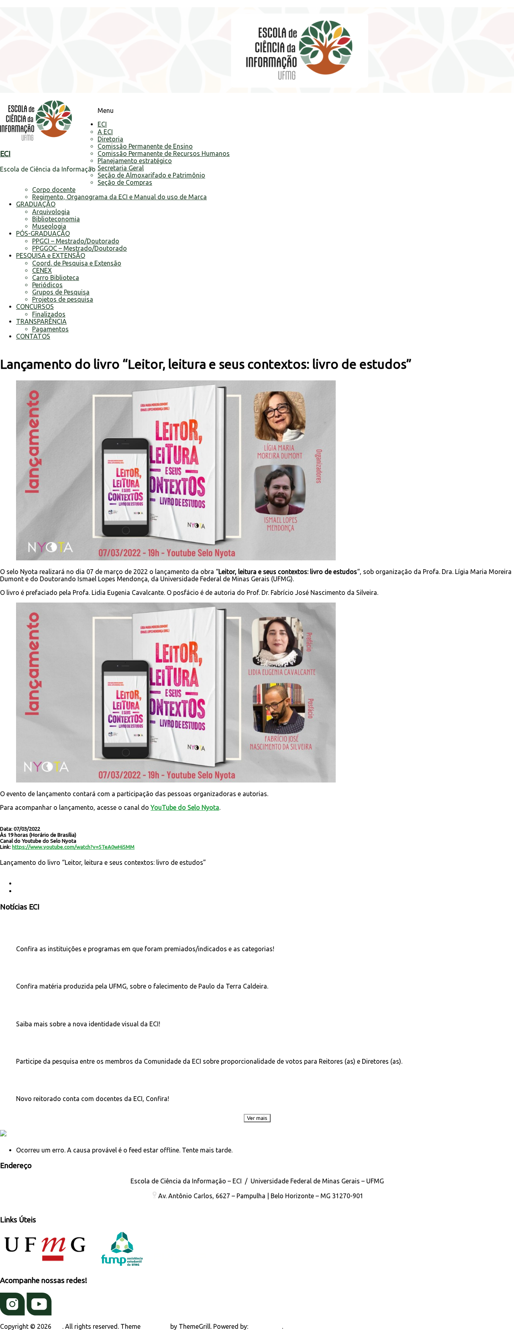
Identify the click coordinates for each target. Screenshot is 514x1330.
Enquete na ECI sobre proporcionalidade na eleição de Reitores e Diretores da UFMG (115, 1046)
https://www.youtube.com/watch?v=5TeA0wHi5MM (73, 847)
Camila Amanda (23, 869)
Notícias (177, 869)
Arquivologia (51, 211)
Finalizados (48, 314)
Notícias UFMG (46, 1134)
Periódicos (47, 284)
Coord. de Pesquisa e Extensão (76, 263)
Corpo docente (53, 189)
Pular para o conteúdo (32, 3)
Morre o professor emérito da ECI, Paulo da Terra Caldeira (84, 971)
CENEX (42, 270)
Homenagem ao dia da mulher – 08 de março (85, 891)
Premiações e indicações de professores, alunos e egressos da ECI (94, 933)
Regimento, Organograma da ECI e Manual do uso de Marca (119, 196)
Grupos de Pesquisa (61, 292)
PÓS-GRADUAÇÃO (43, 233)
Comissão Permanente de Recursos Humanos (164, 153)
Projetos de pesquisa (62, 299)
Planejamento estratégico (135, 160)
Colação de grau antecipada (61, 883)
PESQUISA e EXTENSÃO (50, 255)
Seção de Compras (125, 182)
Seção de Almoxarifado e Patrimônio (151, 175)
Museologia (49, 226)
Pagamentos (50, 329)
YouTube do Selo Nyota (185, 807)
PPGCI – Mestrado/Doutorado (75, 241)
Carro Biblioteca (55, 277)
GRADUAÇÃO (35, 204)
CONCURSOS (35, 306)
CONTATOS (33, 336)
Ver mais (257, 1118)
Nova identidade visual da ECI (51, 1008)
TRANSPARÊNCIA (41, 321)
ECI (5, 153)
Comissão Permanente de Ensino (145, 146)
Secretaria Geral (121, 168)
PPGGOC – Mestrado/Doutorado (79, 248)
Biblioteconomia (56, 219)
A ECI (105, 131)
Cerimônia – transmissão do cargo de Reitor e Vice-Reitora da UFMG (96, 1083)
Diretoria (110, 139)
